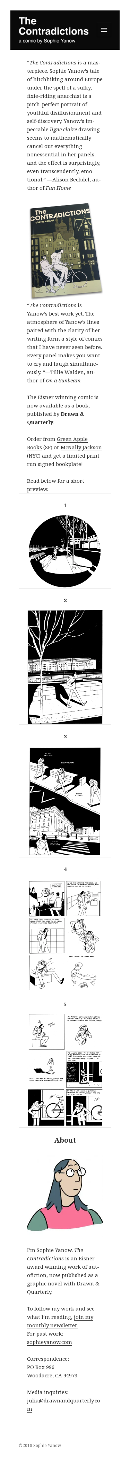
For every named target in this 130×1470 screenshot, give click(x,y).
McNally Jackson (81, 447)
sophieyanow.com (49, 1341)
